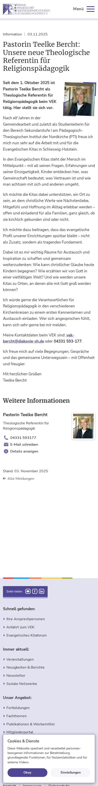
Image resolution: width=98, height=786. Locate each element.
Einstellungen (71, 772)
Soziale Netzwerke (21, 683)
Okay (27, 772)
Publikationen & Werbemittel (30, 724)
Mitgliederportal (19, 732)
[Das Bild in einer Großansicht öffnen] (79, 99)
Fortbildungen (18, 707)
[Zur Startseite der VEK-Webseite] (26, 9)
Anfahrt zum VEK (20, 627)
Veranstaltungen (20, 659)
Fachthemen (16, 716)
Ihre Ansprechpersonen (25, 619)
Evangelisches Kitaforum (26, 635)
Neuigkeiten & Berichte (25, 667)
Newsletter (15, 675)
